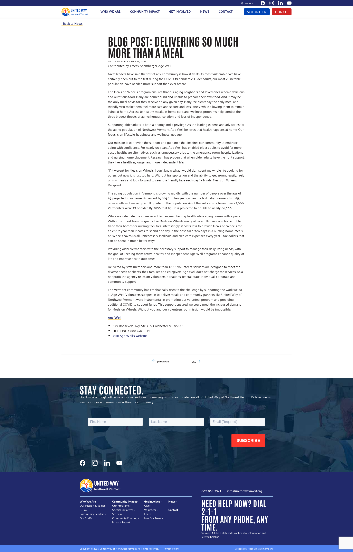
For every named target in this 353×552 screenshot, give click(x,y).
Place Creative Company (260, 548)
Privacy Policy (171, 548)
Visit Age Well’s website (130, 335)
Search (249, 3)
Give (147, 505)
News (204, 11)
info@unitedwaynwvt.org (244, 491)
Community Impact (145, 11)
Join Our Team (153, 518)
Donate (281, 11)
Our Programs (121, 505)
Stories (116, 513)
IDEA (83, 509)
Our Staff (85, 518)
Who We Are (111, 11)
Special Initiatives (122, 509)
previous (163, 361)
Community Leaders (92, 513)
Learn (147, 513)
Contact (226, 11)
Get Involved (180, 11)
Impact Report (121, 522)
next (193, 361)
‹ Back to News (72, 23)
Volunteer (256, 11)
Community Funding (124, 518)
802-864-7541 (211, 491)
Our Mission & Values (92, 505)
